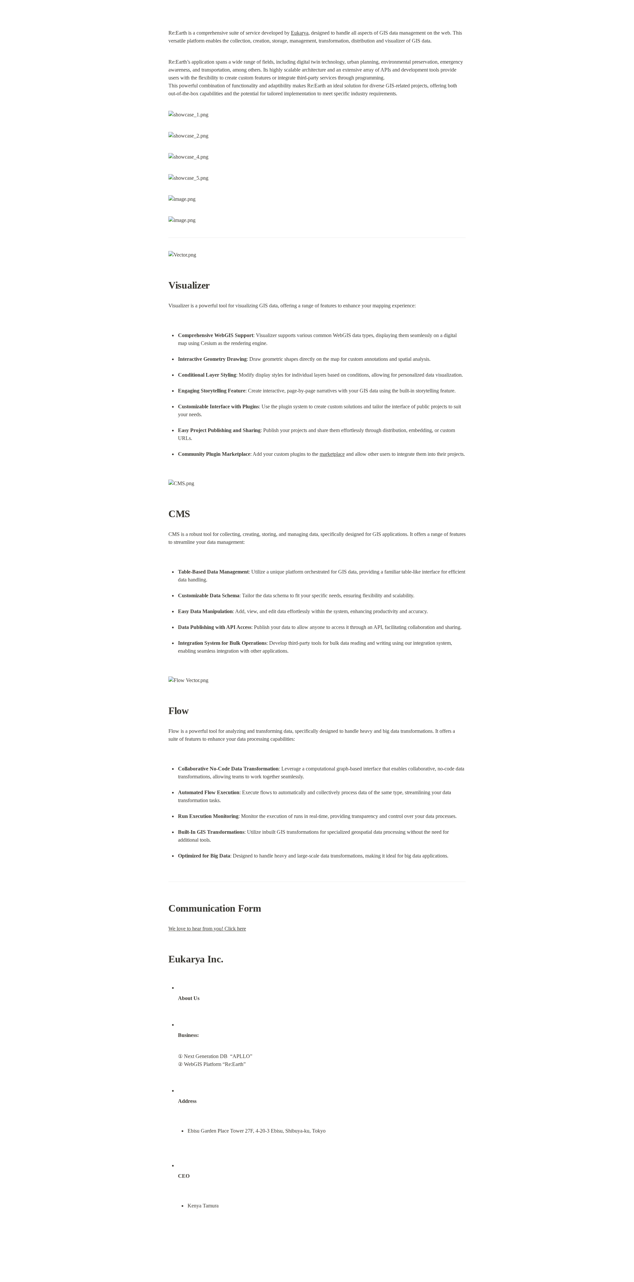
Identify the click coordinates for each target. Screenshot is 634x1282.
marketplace (332, 454)
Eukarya (299, 33)
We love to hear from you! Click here (207, 928)
